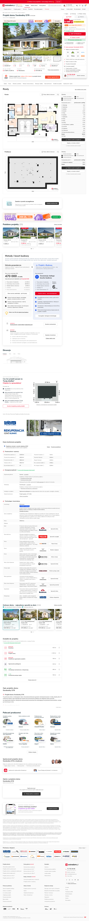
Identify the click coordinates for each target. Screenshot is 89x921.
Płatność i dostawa (48, 893)
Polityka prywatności (49, 899)
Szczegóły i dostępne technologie (47, 316)
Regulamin (46, 897)
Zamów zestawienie (50, 324)
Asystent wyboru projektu (50, 871)
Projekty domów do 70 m (8, 878)
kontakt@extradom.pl (71, 874)
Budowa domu (34, 5)
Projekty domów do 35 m (8, 875)
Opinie (25, 890)
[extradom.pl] (8, 5)
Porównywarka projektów (50, 869)
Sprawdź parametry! (54, 585)
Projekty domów (7, 12)
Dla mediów (68, 900)
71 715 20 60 (69, 5)
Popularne (30, 9)
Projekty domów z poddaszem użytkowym (12, 871)
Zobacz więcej (54, 557)
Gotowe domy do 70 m (29, 871)
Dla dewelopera (77, 9)
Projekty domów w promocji (30, 888)
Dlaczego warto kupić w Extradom (52, 888)
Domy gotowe (42, 5)
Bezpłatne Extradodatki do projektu (52, 890)
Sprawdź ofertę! (54, 564)
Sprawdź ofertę (54, 529)
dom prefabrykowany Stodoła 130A (27, 622)
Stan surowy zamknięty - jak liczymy (17, 293)
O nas (66, 889)
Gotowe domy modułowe (29, 867)
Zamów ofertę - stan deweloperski (47, 293)
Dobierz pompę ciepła (54, 571)
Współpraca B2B (69, 891)
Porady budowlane (7, 897)
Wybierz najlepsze (54, 550)
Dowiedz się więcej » (24, 511)
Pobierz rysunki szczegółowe (74, 139)
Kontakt (83, 9)
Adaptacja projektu (7, 895)
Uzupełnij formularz (52, 808)
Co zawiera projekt (7, 893)
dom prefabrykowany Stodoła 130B (45, 622)
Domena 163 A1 (7, 240)
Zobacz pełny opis (50, 338)
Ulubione (46, 867)
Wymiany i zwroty (48, 895)
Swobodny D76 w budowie (12, 761)
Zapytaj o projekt (76, 37)
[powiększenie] (58, 94)
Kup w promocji (76, 34)
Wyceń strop (54, 543)
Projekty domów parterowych (9, 869)
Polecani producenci (7, 901)
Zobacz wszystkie (58, 224)
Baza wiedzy (5, 899)
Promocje (47, 9)
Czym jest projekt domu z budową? (31, 879)
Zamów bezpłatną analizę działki (16, 406)
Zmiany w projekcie (7, 890)
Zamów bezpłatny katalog (8, 888)
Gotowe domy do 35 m (29, 869)
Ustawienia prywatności (49, 901)
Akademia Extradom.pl (28, 893)
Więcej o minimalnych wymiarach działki (46, 404)
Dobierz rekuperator (54, 597)
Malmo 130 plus (10, 622)
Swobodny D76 (14, 12)
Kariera (66, 898)
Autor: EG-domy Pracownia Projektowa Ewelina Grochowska (16, 414)
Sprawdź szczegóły (54, 536)
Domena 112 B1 (42, 240)
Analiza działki (69, 9)
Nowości (25, 9)
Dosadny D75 (24, 240)
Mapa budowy (47, 875)
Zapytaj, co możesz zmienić (73, 143)
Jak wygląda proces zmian (80, 89)
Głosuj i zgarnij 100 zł (53, 77)
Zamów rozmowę (81, 75)
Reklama (67, 896)
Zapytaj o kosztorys (50, 335)
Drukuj (48, 447)
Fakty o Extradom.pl (28, 895)
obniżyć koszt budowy (23, 312)
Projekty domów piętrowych (9, 873)
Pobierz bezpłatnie (52, 203)
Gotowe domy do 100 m (29, 873)
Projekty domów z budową (29, 881)
